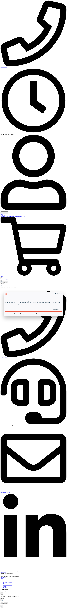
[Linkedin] (34, 565)
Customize (32, 313)
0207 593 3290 (4, 67)
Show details (56, 309)
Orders (23, 216)
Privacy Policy (6, 583)
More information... (31, 601)
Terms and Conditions (7, 585)
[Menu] (1, 277)
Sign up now (3, 572)
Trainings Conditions (7, 582)
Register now (3, 577)
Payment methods (18, 216)
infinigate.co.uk (6, 587)
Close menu (5, 212)
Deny (2, 603)
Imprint (4, 586)
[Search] (1, 280)
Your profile (7, 216)
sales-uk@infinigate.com (6, 492)
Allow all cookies (53, 313)
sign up (3, 215)
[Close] (2, 593)
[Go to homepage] (4, 279)
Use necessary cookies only (14, 313)
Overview (3, 216)
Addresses (12, 216)
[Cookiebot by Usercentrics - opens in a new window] (56, 294)
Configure (6, 603)
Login (2, 214)
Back (2, 598)
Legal (2, 578)
